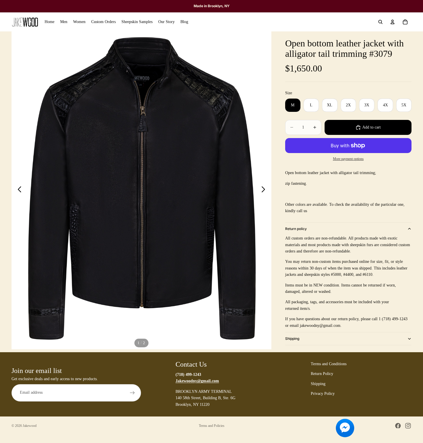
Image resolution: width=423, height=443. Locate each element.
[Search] (380, 22)
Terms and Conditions (328, 364)
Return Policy (322, 374)
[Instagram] (408, 425)
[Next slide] (264, 190)
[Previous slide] (18, 190)
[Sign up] (132, 393)
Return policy (296, 229)
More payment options (348, 159)
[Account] (392, 22)
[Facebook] (398, 425)
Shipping (292, 338)
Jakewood (30, 426)
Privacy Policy (323, 393)
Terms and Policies (211, 426)
